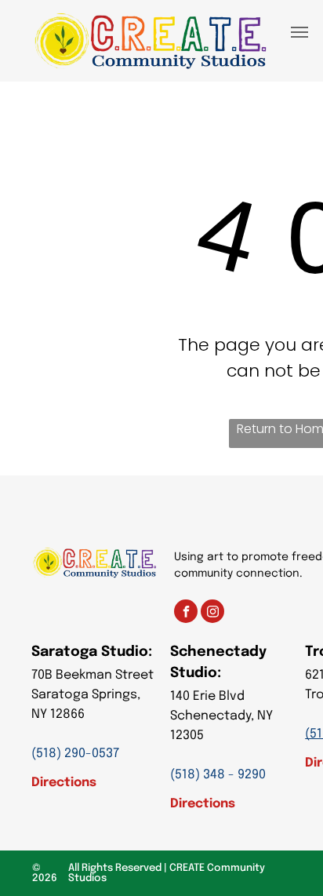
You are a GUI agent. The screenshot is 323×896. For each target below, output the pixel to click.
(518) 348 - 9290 (218, 774)
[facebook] (186, 613)
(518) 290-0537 (75, 753)
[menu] (299, 32)
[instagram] (212, 613)
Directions (63, 782)
